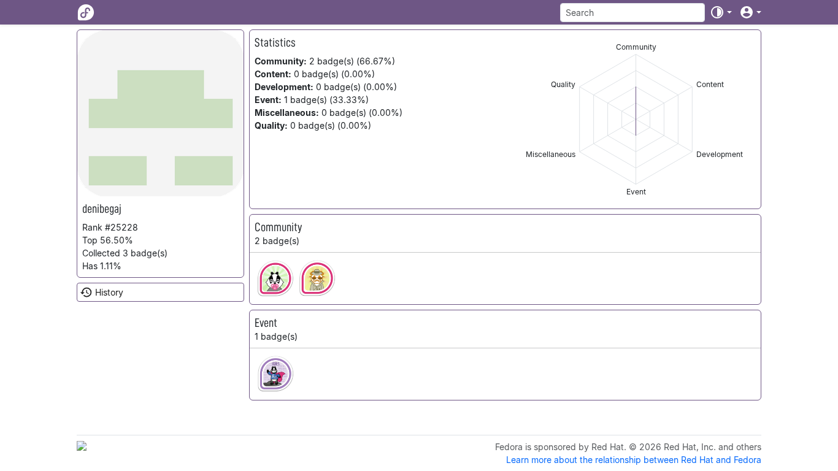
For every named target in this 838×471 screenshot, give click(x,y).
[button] (721, 12)
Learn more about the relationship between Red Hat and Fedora (633, 459)
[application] (636, 119)
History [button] (109, 292)
